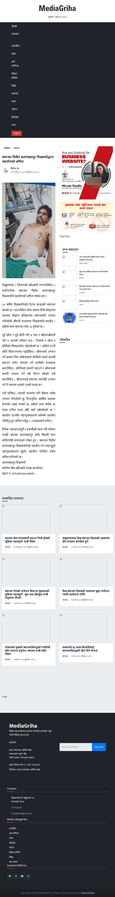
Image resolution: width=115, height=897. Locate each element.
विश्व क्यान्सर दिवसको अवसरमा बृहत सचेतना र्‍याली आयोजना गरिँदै (85, 593)
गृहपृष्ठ (14, 26)
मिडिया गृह (15, 168)
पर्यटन (14, 109)
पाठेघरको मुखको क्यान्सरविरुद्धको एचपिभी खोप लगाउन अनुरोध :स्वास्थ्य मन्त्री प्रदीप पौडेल (27, 651)
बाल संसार (13, 862)
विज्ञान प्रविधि (14, 76)
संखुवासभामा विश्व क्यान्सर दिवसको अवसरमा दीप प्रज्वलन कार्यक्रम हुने (86, 540)
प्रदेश (14, 54)
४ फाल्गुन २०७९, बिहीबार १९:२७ (25, 172)
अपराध (81, 304)
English (16, 133)
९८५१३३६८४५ (16, 808)
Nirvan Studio (88, 893)
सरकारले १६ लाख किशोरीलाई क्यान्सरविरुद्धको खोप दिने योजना (80, 649)
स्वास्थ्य (15, 94)
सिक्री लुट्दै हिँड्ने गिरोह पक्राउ (89, 301)
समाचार (15, 34)
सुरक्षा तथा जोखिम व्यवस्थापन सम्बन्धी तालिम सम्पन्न (93, 273)
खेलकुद (15, 117)
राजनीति (15, 46)
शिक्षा (14, 86)
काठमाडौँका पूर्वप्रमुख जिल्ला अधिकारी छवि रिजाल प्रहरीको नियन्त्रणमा (93, 315)
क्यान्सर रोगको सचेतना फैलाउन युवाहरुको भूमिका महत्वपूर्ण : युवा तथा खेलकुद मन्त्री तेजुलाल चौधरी (27, 595)
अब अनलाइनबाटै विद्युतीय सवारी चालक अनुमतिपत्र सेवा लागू (91, 258)
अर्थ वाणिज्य (15, 64)
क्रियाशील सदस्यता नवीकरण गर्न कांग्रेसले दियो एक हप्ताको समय (94, 288)
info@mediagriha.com (21, 813)
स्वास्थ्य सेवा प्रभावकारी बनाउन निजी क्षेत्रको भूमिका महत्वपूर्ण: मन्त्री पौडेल (27, 540)
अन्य (14, 125)
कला (14, 101)
